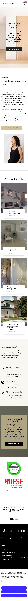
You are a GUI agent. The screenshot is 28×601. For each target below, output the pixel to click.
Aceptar (14, 588)
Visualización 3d (5, 550)
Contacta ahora (14, 49)
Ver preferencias (14, 595)
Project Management (7, 555)
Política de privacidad (11, 598)
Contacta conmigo (14, 443)
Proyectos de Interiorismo (8, 552)
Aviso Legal (19, 598)
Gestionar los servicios (13, 583)
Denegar (14, 592)
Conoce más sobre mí (11, 127)
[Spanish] (26, 1)
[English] (24, 1)
